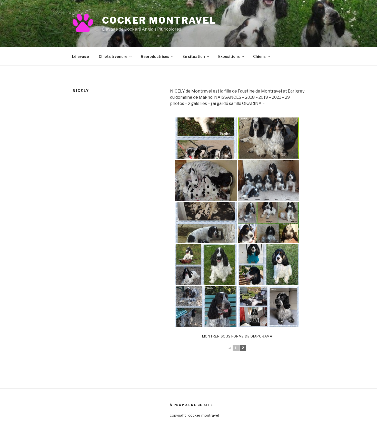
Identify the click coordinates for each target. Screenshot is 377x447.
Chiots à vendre (113, 56)
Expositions (229, 56)
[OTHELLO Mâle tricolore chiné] (206, 306)
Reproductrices (155, 56)
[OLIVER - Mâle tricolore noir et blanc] (268, 264)
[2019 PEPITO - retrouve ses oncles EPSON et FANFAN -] (206, 138)
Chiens (259, 56)
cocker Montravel (159, 20)
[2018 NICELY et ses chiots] (206, 222)
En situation (194, 56)
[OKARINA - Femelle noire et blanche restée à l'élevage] (206, 264)
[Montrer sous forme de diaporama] (237, 336)
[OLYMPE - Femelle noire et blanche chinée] (268, 306)
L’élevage (80, 56)
